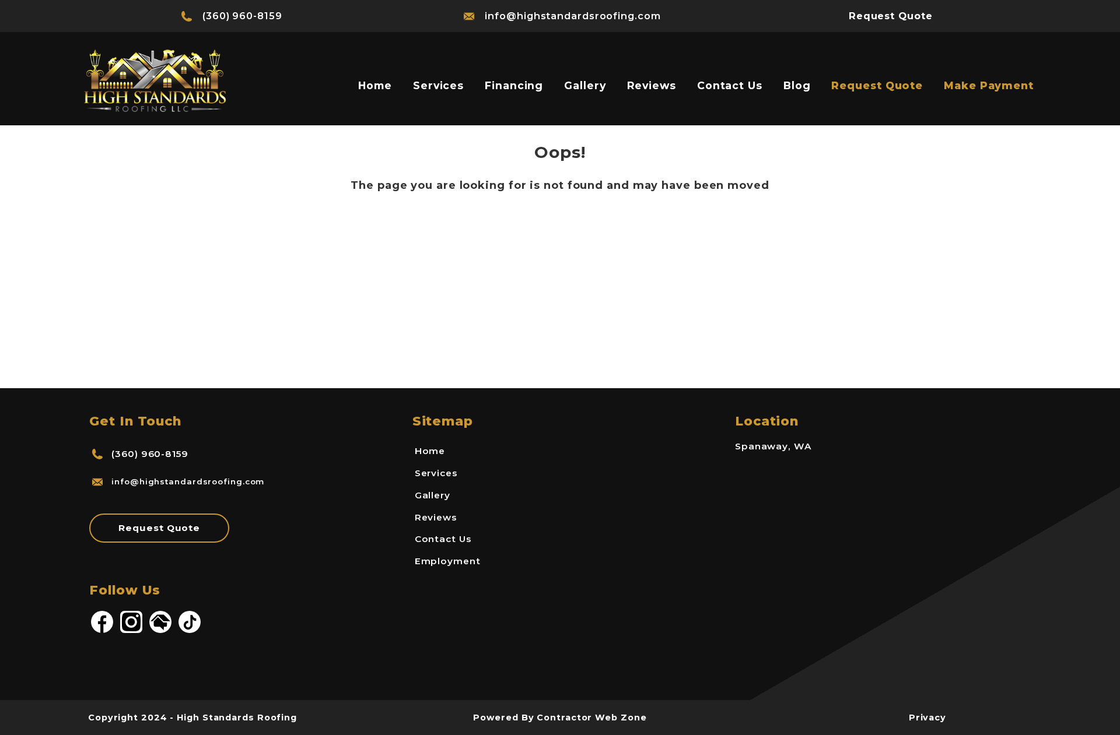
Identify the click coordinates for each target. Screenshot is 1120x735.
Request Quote (877, 85)
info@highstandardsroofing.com (572, 16)
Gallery (585, 85)
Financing (514, 85)
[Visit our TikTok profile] (189, 631)
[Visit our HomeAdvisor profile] (160, 631)
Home (375, 85)
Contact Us (729, 85)
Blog (797, 85)
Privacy (927, 717)
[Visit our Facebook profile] (102, 631)
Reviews (651, 85)
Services (438, 85)
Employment (448, 561)
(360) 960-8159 (242, 16)
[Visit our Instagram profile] (131, 631)
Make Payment (989, 85)
